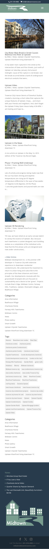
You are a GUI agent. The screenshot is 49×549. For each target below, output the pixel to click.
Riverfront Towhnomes (13, 380)
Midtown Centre (11, 313)
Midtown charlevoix (27, 365)
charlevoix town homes (31, 351)
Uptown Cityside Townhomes (29, 57)
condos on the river (36, 358)
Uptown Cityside (36, 398)
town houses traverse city (31, 387)
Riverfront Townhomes (29, 380)
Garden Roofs (28, 362)
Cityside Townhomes (12, 355)
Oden (25, 376)
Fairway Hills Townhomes (14, 309)
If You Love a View (13, 480)
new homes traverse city (13, 376)
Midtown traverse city (12, 369)
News (15, 57)
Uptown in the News (13, 143)
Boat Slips (33, 340)
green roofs (39, 362)
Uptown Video (11, 85)
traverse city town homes (34, 394)
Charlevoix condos (11, 344)
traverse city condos (36, 391)
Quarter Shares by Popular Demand (20, 486)
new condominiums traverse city (32, 369)
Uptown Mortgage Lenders (30, 405)
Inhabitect (9, 365)
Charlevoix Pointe (11, 306)
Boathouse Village (11, 302)
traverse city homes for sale (14, 394)
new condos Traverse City (30, 373)
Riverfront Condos (35, 376)
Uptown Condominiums (13, 402)
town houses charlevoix (13, 387)
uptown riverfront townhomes (15, 409)
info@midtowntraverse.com (24, 546)
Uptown (26, 398)
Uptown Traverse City (34, 409)
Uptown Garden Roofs (13, 405)
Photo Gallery (10, 320)
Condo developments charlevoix (31, 355)
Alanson (8, 340)
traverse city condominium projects (17, 391)
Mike (9, 57)
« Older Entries (10, 257)
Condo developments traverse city (16, 358)
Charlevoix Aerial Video (15, 483)
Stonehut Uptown (22, 384)
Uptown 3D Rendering (14, 226)
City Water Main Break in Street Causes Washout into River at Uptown (21, 54)
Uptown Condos (28, 402)
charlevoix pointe (25, 344)
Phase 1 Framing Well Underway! (19, 163)
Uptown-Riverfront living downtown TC (19, 60)
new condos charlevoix (13, 373)
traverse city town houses (14, 398)
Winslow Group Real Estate (16, 476)
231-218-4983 (28, 543)
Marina (16, 365)
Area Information (11, 299)
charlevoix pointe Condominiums (16, 347)
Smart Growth (10, 323)
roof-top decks (10, 384)
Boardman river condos (20, 340)
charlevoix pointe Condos (14, 351)
